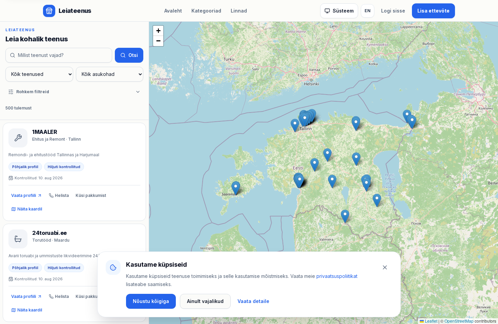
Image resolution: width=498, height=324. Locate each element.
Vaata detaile (253, 301)
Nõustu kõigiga (151, 301)
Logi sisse (393, 11)
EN (368, 10)
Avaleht (173, 11)
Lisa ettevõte (433, 11)
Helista (62, 195)
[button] (345, 216)
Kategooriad (206, 11)
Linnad (239, 11)
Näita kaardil (29, 208)
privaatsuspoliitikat (336, 276)
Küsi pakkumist (91, 195)
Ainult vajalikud (205, 301)
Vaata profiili (23, 195)
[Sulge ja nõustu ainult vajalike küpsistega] (384, 267)
